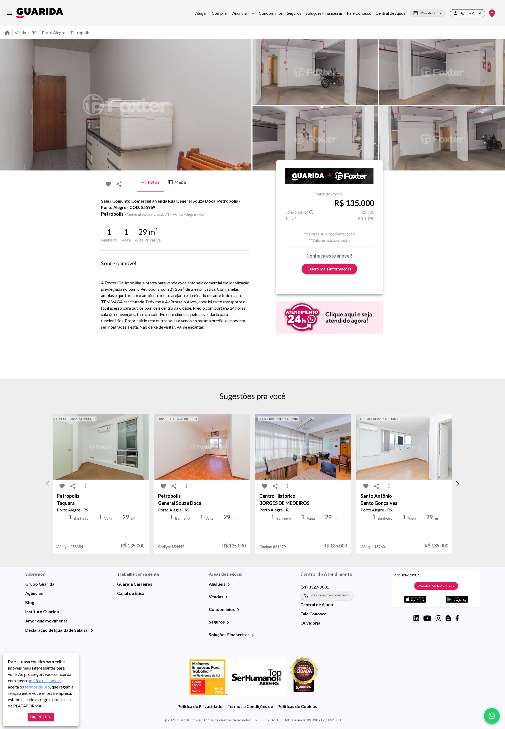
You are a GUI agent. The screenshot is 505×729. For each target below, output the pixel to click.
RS (34, 32)
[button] (243, 13)
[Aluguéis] (228, 584)
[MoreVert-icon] (85, 486)
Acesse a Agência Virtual (436, 585)
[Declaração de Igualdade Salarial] (92, 630)
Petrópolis (80, 32)
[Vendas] (226, 597)
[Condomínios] (238, 610)
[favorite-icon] (108, 184)
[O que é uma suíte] (311, 212)
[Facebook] (457, 618)
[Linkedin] (416, 618)
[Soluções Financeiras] (253, 635)
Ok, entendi (40, 717)
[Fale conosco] (492, 716)
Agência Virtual (470, 13)
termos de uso (37, 686)
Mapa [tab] (180, 181)
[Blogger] (448, 618)
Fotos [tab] (153, 181)
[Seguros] (228, 622)
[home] (39, 13)
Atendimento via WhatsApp (330, 595)
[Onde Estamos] (492, 13)
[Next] (497, 104)
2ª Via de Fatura (430, 13)
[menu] (9, 13)
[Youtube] (427, 618)
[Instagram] (438, 618)
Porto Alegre (53, 32)
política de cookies (45, 680)
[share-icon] (119, 184)
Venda (20, 32)
